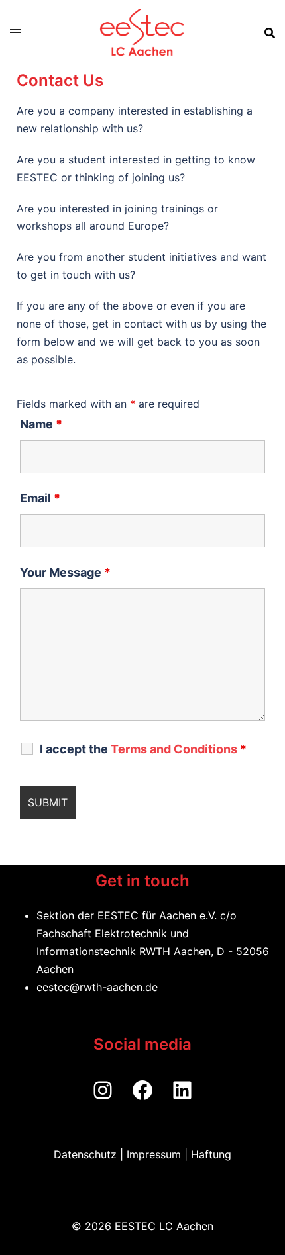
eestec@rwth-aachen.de (97, 987)
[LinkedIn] (182, 1090)
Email (40, 498)
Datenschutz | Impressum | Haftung (142, 1154)
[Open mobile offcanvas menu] (15, 33)
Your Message (65, 572)
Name (41, 424)
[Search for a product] (269, 33)
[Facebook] (142, 1090)
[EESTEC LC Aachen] (142, 33)
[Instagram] (103, 1090)
